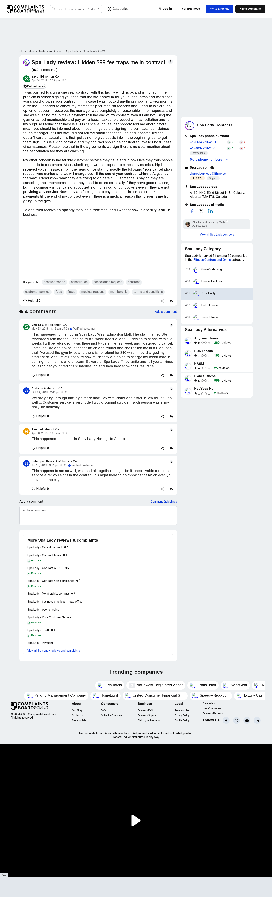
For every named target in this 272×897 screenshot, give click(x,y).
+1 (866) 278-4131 (203, 142)
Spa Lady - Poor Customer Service (49, 617)
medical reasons (92, 292)
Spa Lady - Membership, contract (51, 594)
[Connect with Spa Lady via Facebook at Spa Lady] (192, 211)
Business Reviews (213, 713)
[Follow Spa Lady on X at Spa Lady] (201, 211)
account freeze (54, 282)
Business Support (147, 715)
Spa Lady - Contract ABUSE (48, 568)
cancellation (79, 282)
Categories (120, 9)
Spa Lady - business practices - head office (54, 602)
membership (119, 292)
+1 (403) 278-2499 (203, 148)
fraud (71, 292)
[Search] (76, 9)
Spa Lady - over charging (43, 610)
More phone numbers (206, 159)
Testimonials (79, 720)
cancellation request (108, 282)
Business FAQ (145, 710)
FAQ (103, 710)
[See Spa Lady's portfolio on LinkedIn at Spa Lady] (210, 211)
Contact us (77, 715)
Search (53, 9)
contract (134, 282)
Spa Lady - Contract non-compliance (54, 581)
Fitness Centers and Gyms (212, 260)
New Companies (212, 708)
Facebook (226, 720)
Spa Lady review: (54, 62)
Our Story (77, 710)
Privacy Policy (182, 715)
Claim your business (149, 720)
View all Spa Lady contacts (217, 235)
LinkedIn (257, 720)
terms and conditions (148, 292)
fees (59, 292)
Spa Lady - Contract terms (47, 555)
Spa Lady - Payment (40, 643)
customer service (37, 292)
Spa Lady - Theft (41, 630)
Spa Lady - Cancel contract (47, 547)
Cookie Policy (182, 720)
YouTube (246, 720)
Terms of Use (182, 710)
